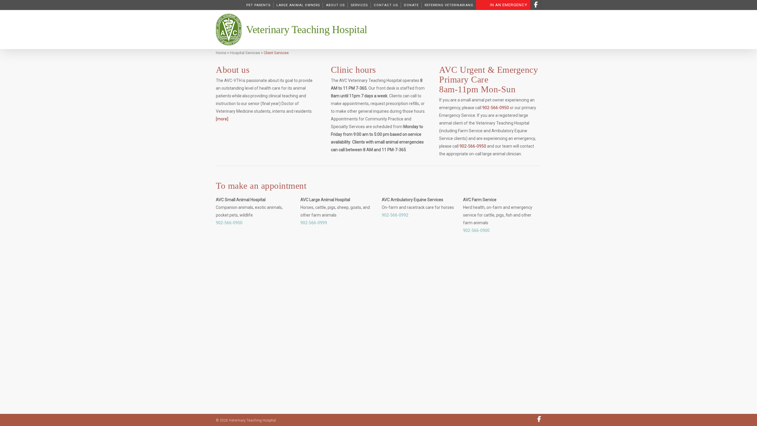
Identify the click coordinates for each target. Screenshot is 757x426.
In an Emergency (508, 4)
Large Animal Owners (298, 5)
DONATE (411, 5)
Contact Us (386, 5)
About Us (335, 5)
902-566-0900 (476, 230)
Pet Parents (258, 5)
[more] (222, 119)
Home (221, 53)
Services (359, 5)
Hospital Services (245, 53)
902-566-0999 (313, 222)
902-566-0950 (495, 107)
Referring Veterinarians (449, 5)
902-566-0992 (395, 215)
